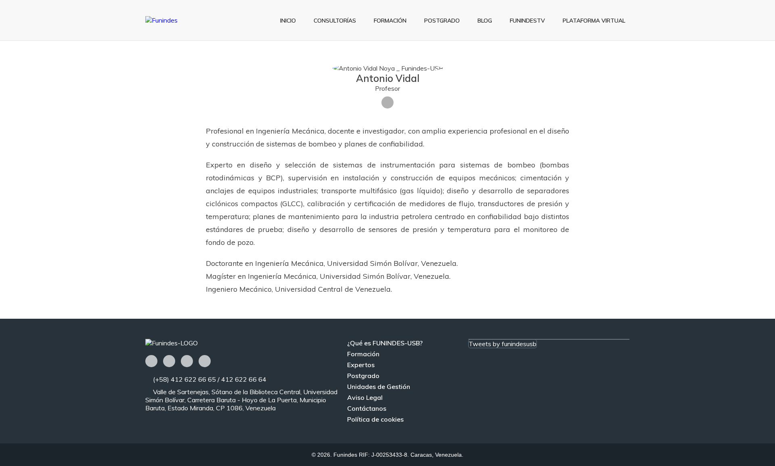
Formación (390, 20)
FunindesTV (527, 20)
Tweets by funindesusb (502, 344)
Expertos (361, 365)
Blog (485, 20)
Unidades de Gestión (378, 386)
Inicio (288, 20)
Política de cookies (375, 419)
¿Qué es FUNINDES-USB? (385, 343)
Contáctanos (366, 408)
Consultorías (335, 20)
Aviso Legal (365, 397)
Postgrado (442, 20)
